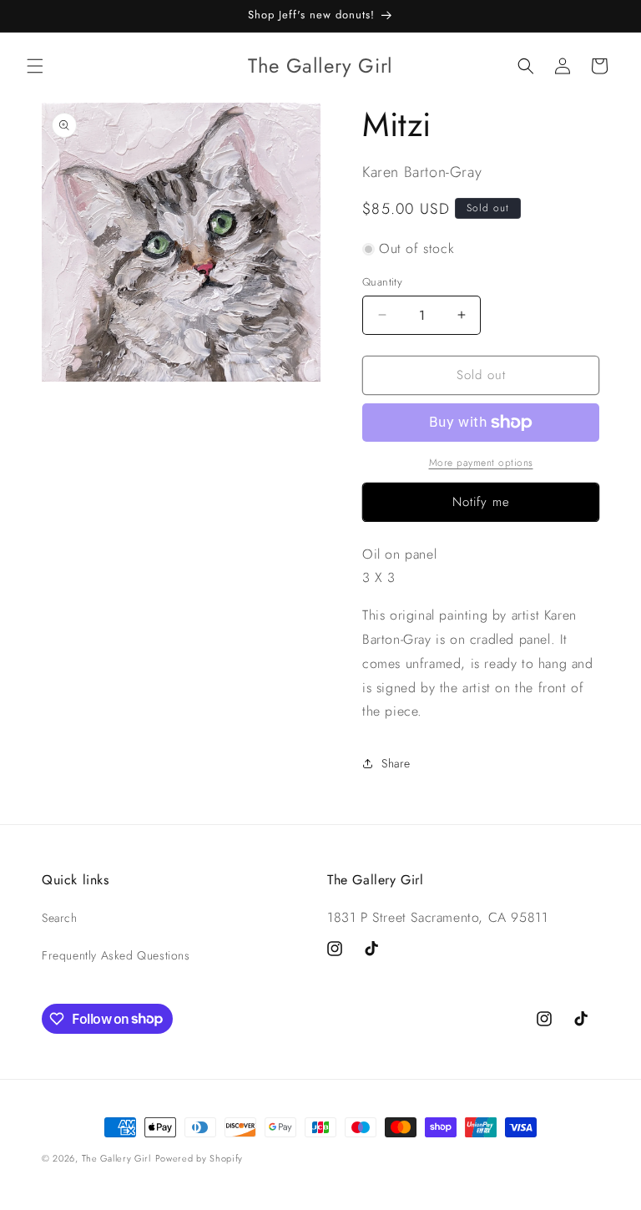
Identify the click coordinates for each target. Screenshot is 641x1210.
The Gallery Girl (116, 1158)
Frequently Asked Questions (116, 955)
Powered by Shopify (199, 1158)
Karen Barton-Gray (422, 172)
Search (60, 917)
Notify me (481, 502)
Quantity (382, 282)
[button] (35, 66)
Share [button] (396, 763)
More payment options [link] (481, 462)
